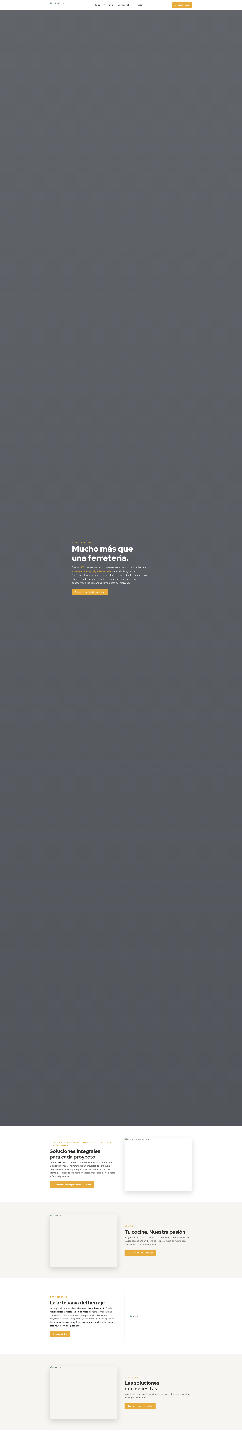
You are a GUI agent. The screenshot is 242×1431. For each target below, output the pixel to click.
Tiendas (138, 5)
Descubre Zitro (60, 1334)
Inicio (97, 5)
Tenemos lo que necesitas (140, 1406)
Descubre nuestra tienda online (89, 592)
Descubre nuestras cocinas (140, 1253)
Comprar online (182, 5)
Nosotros (108, 5)
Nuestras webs (124, 5)
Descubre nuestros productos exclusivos (72, 1184)
